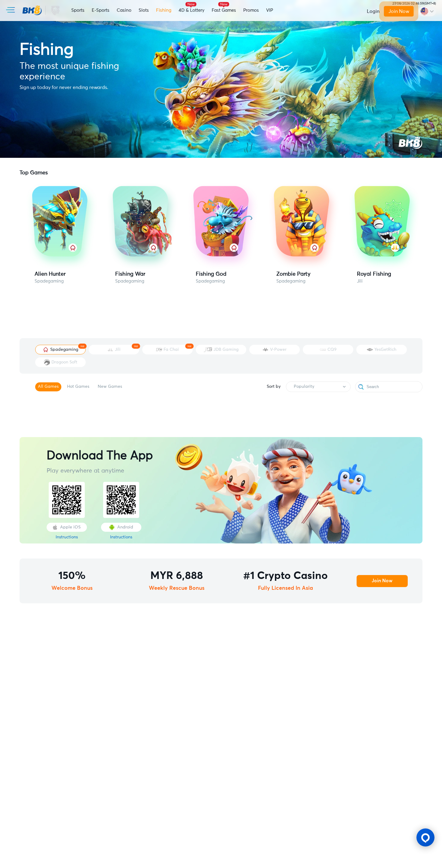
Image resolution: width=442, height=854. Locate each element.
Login (373, 11)
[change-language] (427, 11)
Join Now (398, 11)
